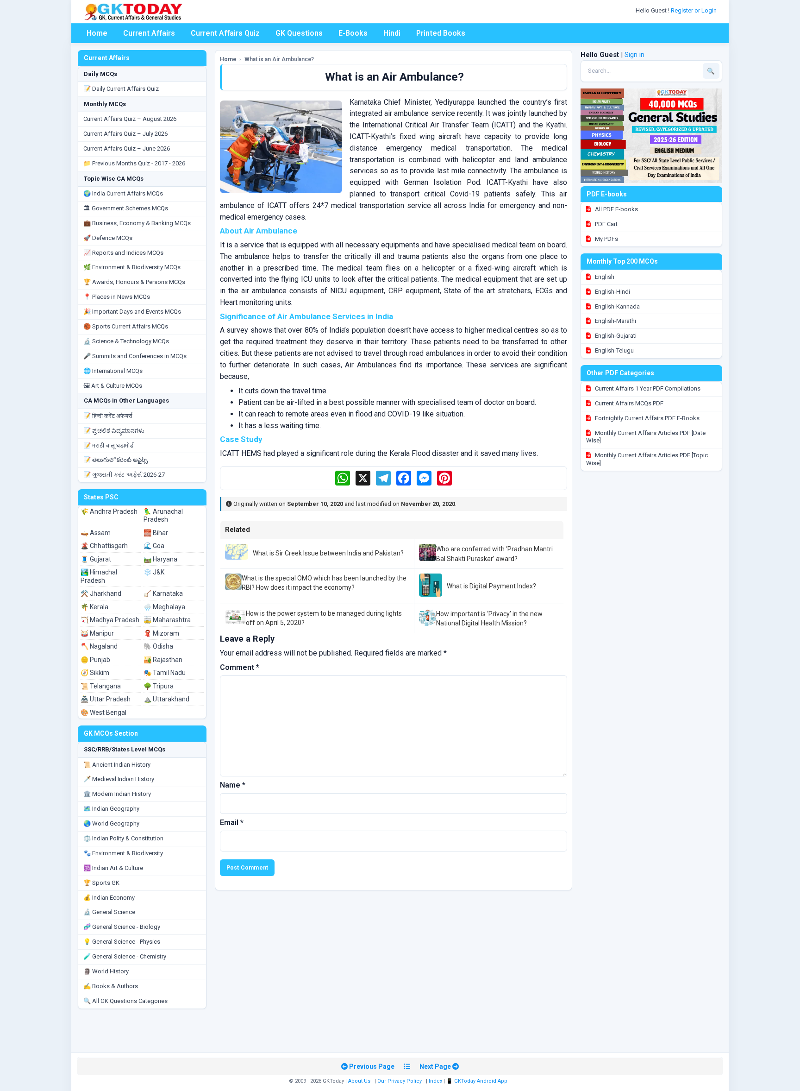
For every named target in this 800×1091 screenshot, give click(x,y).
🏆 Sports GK (101, 882)
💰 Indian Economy (109, 897)
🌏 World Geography (111, 823)
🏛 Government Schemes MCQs (125, 208)
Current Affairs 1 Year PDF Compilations (647, 388)
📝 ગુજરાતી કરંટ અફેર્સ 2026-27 (124, 474)
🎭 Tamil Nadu (165, 672)
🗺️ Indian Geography (111, 808)
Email (232, 822)
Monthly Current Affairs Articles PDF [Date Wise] (646, 436)
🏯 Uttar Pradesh (106, 699)
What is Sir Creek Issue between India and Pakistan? (328, 553)
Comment (239, 667)
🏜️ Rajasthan (163, 659)
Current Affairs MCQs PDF (628, 403)
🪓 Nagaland (99, 646)
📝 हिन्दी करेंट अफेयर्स (107, 415)
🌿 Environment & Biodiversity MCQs (132, 267)
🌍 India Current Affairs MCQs (123, 193)
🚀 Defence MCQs (107, 237)
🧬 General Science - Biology (121, 926)
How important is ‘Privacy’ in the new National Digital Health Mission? (489, 618)
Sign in (634, 54)
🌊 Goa (154, 545)
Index (435, 1081)
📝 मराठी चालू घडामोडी (109, 445)
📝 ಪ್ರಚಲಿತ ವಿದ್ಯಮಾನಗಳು (113, 430)
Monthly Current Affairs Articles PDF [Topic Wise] (647, 459)
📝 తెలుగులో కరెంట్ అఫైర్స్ (115, 459)
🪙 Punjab (95, 659)
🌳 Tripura (159, 686)
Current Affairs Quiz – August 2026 (129, 118)
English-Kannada (617, 306)
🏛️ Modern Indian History (117, 793)
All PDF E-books (616, 209)
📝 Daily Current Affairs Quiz (121, 88)
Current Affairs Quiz (225, 33)
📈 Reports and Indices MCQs (123, 252)
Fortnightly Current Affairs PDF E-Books (647, 418)
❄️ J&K (154, 572)
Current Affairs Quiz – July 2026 (125, 133)
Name (232, 785)
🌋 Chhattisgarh (104, 545)
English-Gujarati (615, 335)
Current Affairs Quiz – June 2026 (126, 148)
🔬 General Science (109, 911)
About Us (359, 1081)
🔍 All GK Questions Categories (125, 1000)
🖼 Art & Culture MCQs (112, 385)
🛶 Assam (96, 532)
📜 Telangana (101, 686)
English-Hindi (612, 291)
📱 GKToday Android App (477, 1081)
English (604, 276)
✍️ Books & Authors (110, 986)
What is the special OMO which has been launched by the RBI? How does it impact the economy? (324, 582)
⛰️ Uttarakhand (166, 699)
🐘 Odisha (158, 646)
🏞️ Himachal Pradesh (99, 576)
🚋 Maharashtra (167, 620)
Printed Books (440, 33)
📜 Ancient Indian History (116, 764)
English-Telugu (614, 350)
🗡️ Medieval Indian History (118, 779)
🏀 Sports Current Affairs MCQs (125, 326)
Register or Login (694, 10)
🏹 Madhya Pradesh (110, 620)
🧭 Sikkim (95, 672)
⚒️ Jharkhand (101, 593)
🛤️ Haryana (160, 559)
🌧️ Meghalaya (164, 607)
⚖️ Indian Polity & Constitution (123, 838)
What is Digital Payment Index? (491, 586)
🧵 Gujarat (96, 559)
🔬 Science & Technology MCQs (126, 341)
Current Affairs (149, 33)
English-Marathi (615, 320)
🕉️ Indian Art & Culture (113, 867)
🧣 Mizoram (161, 633)
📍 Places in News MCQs (116, 296)
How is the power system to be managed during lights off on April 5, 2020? (324, 618)
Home (97, 33)
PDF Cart (606, 224)
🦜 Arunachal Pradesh (163, 515)
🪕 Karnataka (163, 593)
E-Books (353, 33)
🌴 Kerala (94, 607)
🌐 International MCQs (113, 370)
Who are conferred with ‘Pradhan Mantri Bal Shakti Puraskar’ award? (494, 553)
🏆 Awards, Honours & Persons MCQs (134, 281)
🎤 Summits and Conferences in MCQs (135, 356)
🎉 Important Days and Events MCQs (132, 311)
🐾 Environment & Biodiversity (123, 853)
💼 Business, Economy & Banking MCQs (137, 223)
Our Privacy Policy (399, 1081)
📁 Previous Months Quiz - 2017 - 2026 (134, 163)
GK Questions (299, 33)
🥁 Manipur (97, 633)
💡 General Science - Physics (121, 941)
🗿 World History (106, 971)
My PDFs (606, 238)
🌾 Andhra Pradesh (109, 511)
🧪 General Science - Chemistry (124, 956)
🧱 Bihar (156, 532)
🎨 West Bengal (103, 712)
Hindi (391, 33)
